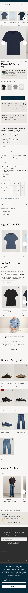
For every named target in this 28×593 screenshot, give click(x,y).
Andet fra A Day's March (10, 265)
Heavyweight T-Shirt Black (9, 311)
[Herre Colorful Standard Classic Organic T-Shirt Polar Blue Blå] (13, 16)
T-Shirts (6, 28)
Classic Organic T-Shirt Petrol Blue (4, 23)
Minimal (5, 139)
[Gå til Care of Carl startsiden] (7, 4)
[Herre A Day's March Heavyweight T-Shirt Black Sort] (11, 297)
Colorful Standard (4, 22)
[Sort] (3, 87)
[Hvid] (21, 87)
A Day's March (5, 61)
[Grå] (9, 87)
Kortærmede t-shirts (14, 28)
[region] (14, 518)
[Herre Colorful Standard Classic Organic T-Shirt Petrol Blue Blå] (4, 16)
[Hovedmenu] (25, 4)
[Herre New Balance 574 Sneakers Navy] (7, 421)
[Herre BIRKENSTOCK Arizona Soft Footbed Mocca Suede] (7, 372)
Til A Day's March (7, 282)
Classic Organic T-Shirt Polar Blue (13, 23)
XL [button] (10, 92)
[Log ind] (19, 4)
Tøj (2, 28)
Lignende (12, 224)
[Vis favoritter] (21, 4)
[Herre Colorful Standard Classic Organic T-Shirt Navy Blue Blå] (22, 16)
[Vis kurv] (23, 4)
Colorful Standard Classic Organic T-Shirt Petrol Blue (11, 254)
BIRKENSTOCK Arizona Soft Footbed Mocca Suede (6, 383)
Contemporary (14, 139)
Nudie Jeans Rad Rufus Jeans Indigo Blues (6, 457)
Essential (6, 142)
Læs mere (24, 76)
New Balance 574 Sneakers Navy (5, 432)
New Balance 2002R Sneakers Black (5, 408)
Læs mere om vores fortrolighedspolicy (14, 543)
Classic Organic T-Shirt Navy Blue (21, 23)
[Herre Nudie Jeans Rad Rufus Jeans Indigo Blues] (7, 446)
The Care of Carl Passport (14, 1)
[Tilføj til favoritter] (18, 231)
